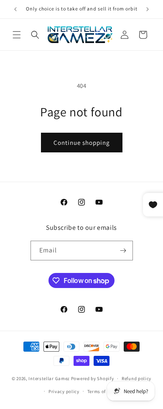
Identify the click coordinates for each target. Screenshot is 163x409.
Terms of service (104, 391)
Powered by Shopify (92, 378)
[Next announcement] (147, 9)
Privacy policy (63, 391)
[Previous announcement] (15, 9)
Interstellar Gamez (49, 378)
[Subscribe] (123, 250)
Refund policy (136, 378)
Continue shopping (81, 143)
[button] (17, 35)
